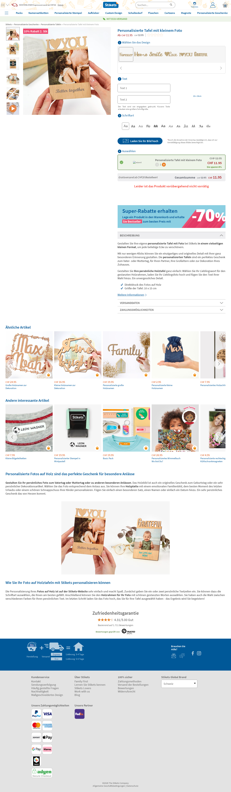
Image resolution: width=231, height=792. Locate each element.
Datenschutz (132, 785)
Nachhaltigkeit (40, 691)
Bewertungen (126, 688)
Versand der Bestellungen (133, 684)
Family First (81, 681)
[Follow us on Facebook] (193, 653)
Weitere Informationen (131, 295)
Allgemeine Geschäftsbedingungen (109, 785)
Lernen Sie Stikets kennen (89, 684)
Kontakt (36, 681)
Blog (77, 695)
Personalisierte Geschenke (26, 24)
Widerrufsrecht (126, 691)
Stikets (9, 24)
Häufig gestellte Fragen (45, 688)
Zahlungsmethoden (129, 681)
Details (60, 5)
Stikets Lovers (82, 688)
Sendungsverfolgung (43, 684)
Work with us (82, 691)
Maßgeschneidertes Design (47, 695)
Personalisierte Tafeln (51, 24)
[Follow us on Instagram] (199, 653)
